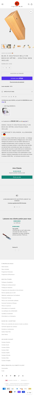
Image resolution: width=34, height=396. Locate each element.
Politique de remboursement (9, 285)
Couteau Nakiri (5, 350)
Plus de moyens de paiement (17, 82)
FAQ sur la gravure (6, 305)
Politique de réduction (7, 287)
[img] (17, 221)
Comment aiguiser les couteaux (9, 326)
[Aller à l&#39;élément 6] (29, 46)
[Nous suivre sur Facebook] (2, 376)
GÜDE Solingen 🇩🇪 (7, 53)
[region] (17, 199)
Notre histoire (5, 266)
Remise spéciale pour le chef (8, 292)
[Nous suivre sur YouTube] (14, 376)
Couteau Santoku (6, 342)
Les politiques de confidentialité (9, 311)
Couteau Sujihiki (5, 352)
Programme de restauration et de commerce (12, 290)
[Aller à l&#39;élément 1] (4, 46)
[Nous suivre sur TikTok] (19, 376)
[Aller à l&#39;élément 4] (19, 46)
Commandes (5, 368)
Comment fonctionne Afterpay (9, 303)
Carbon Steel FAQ (6, 332)
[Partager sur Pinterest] (13, 96)
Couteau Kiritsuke (6, 355)
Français (24, 380)
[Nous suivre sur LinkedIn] (23, 376)
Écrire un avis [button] (17, 177)
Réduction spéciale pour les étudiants (11, 295)
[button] (17, 121)
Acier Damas (5, 334)
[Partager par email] (15, 96)
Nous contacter (5, 269)
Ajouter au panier (17, 73)
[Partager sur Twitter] (11, 96)
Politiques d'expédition (7, 282)
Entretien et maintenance (8, 329)
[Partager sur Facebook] (9, 96)
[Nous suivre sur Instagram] (6, 376)
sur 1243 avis (17, 223)
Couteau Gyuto (5, 345)
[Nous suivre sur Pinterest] (10, 376)
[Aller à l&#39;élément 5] (24, 46)
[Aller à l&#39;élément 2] (9, 46)
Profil (3, 371)
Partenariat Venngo (6, 298)
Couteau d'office (6, 347)
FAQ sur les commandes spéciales (10, 300)
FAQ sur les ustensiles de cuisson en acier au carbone (15, 324)
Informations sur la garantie (8, 308)
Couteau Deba (5, 358)
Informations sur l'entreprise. (9, 316)
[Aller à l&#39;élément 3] (14, 46)
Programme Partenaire (7, 272)
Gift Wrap (9, 106)
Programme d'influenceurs (8, 274)
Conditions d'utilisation (7, 313)
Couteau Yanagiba (6, 360)
